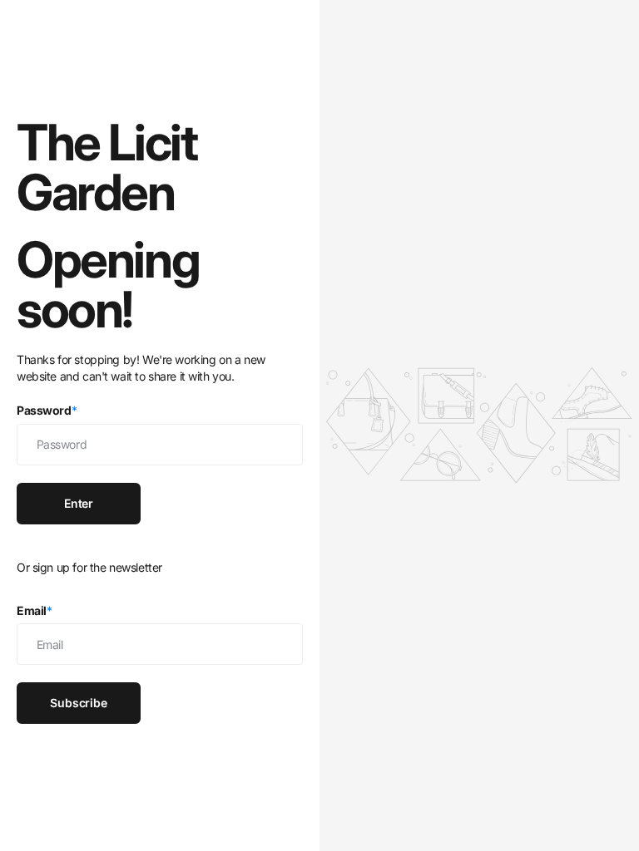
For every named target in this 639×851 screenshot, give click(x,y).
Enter (78, 503)
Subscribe (78, 703)
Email (34, 610)
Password (47, 410)
